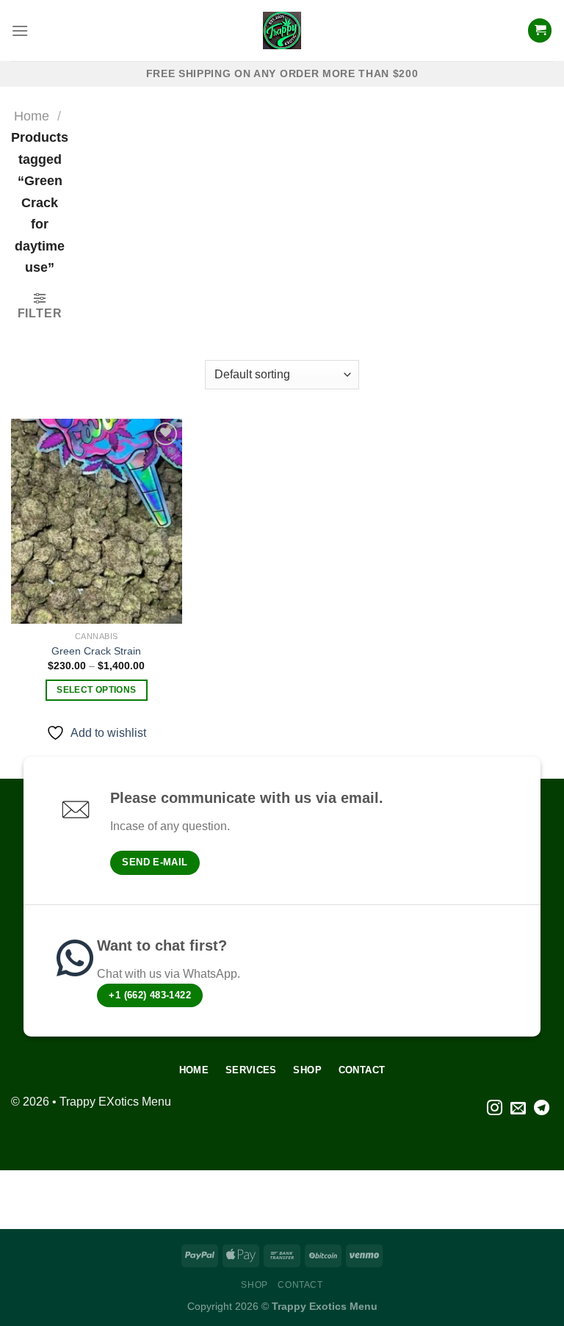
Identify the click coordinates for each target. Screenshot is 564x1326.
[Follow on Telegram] (541, 1108)
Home (31, 115)
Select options (96, 689)
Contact (300, 1285)
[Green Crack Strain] (96, 521)
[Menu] (20, 30)
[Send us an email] (518, 1108)
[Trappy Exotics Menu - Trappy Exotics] (282, 30)
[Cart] (540, 30)
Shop (254, 1285)
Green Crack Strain (96, 651)
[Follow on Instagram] (494, 1108)
